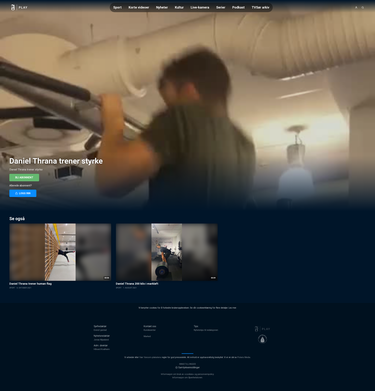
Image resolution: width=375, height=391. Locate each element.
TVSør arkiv (260, 7)
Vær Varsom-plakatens (150, 357)
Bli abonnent (24, 177)
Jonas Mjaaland (101, 340)
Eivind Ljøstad (100, 330)
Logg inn (24, 193)
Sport (117, 7)
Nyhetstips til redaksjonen (206, 330)
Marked (147, 336)
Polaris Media (243, 357)
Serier (220, 7)
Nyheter (162, 7)
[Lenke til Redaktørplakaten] (262, 339)
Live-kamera (200, 7)
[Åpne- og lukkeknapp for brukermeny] (356, 7)
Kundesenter (150, 330)
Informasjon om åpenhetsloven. (187, 377)
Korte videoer (139, 7)
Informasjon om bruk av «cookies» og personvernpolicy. (187, 374)
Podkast (238, 7)
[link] (19, 7)
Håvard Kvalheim (102, 349)
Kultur (179, 7)
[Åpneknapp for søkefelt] (363, 7)
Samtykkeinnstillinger (189, 367)
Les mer (232, 308)
